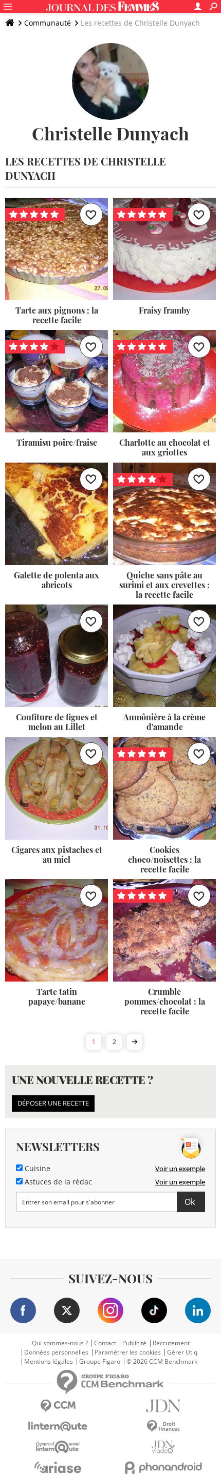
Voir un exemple (180, 1168)
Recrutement (171, 1343)
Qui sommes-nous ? (60, 1343)
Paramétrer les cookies (128, 1352)
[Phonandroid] (163, 1467)
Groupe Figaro (99, 1361)
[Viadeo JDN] (163, 1447)
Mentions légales (48, 1361)
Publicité (134, 1343)
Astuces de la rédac (57, 1181)
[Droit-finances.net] (163, 1426)
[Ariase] (57, 1467)
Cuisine (36, 1168)
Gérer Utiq (182, 1352)
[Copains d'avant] (57, 1447)
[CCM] (57, 1406)
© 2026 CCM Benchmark (161, 1361)
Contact (105, 1343)
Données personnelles (56, 1352)
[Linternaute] (57, 1426)
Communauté (47, 23)
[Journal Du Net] (163, 1406)
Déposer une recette (53, 1103)
